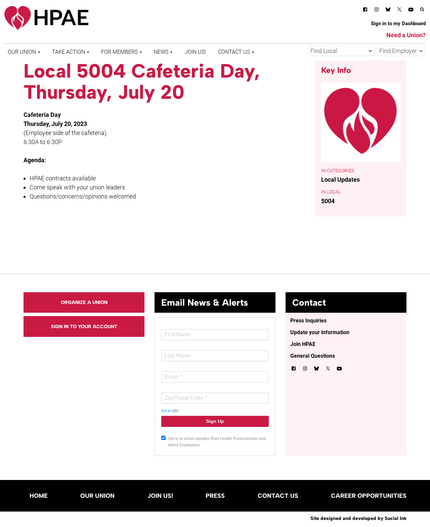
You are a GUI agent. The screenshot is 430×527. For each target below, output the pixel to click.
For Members (119, 52)
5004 (328, 201)
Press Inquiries (308, 320)
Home (39, 495)
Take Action (68, 52)
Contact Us (234, 52)
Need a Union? (406, 35)
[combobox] (341, 51)
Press (215, 495)
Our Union (22, 52)
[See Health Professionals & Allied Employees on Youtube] (410, 10)
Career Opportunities (368, 495)
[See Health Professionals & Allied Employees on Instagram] (376, 10)
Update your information (319, 332)
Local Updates (340, 179)
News (161, 52)
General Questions (312, 356)
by (358, 518)
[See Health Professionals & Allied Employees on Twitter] (399, 10)
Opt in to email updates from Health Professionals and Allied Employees (217, 441)
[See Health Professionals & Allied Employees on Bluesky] (388, 10)
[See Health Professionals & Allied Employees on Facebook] (365, 10)
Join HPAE (302, 344)
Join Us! (195, 52)
